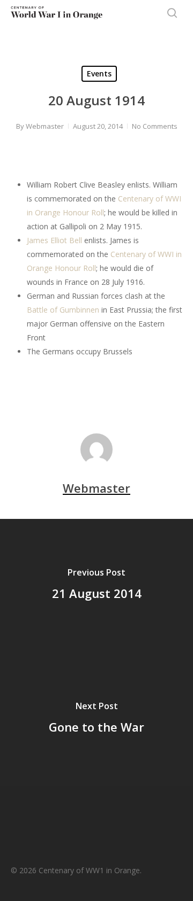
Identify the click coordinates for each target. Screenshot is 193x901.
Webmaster (45, 126)
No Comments (154, 126)
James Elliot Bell (54, 240)
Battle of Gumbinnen (63, 310)
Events (99, 73)
